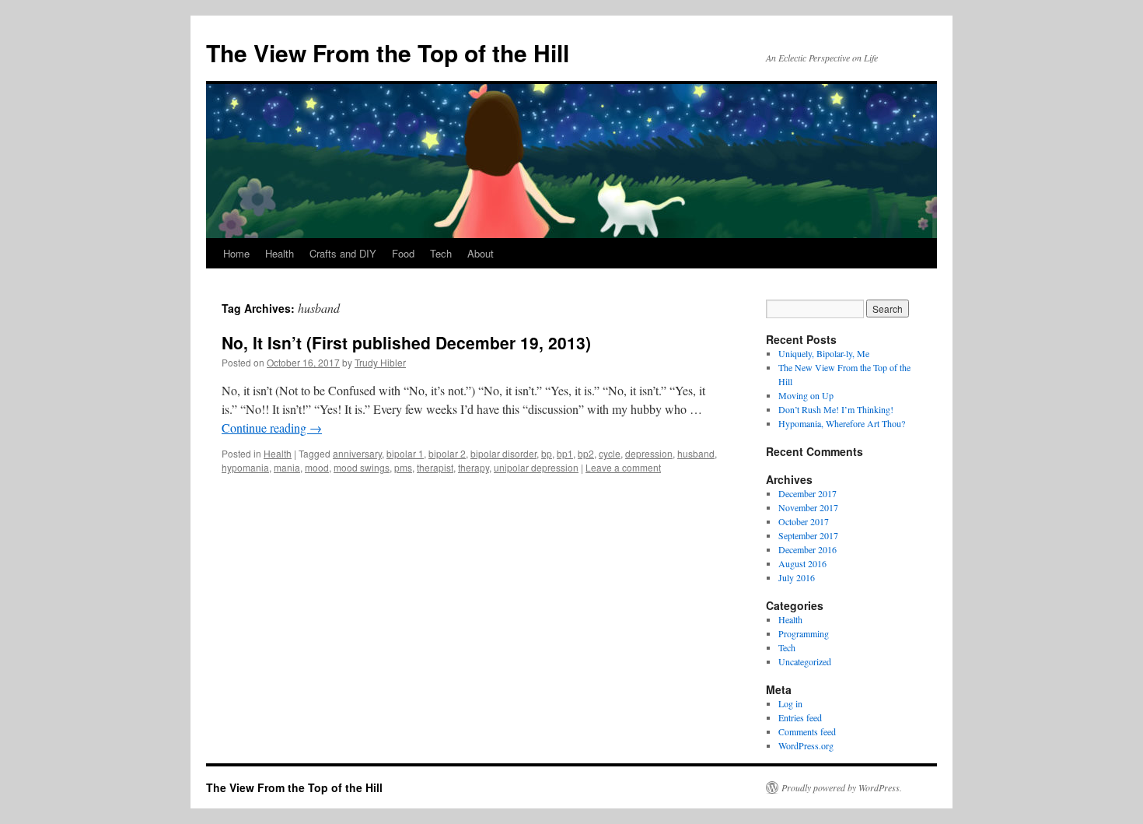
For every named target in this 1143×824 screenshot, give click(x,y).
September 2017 (808, 535)
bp (546, 453)
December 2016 (807, 549)
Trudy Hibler (380, 362)
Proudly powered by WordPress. (841, 787)
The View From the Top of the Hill (387, 52)
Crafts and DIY (342, 253)
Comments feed (807, 731)
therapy (473, 467)
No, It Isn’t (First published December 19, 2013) (406, 342)
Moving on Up (806, 395)
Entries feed (800, 717)
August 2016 (802, 563)
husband (696, 453)
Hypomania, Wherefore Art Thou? (841, 423)
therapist (435, 467)
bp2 (586, 453)
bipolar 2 (447, 453)
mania (287, 467)
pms (403, 467)
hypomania (245, 467)
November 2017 (808, 507)
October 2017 (803, 521)
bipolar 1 (405, 453)
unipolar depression (536, 467)
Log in (790, 703)
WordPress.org (806, 745)
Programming (803, 633)
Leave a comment (623, 467)
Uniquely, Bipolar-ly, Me (823, 353)
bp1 (565, 453)
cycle (609, 453)
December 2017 (807, 493)
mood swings (362, 467)
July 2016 (796, 577)
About (480, 253)
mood (317, 467)
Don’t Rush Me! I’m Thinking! (835, 409)
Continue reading (272, 427)
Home (236, 253)
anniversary (357, 453)
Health (279, 253)
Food (403, 253)
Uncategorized (804, 661)
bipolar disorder (503, 453)
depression (649, 453)
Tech (441, 253)
